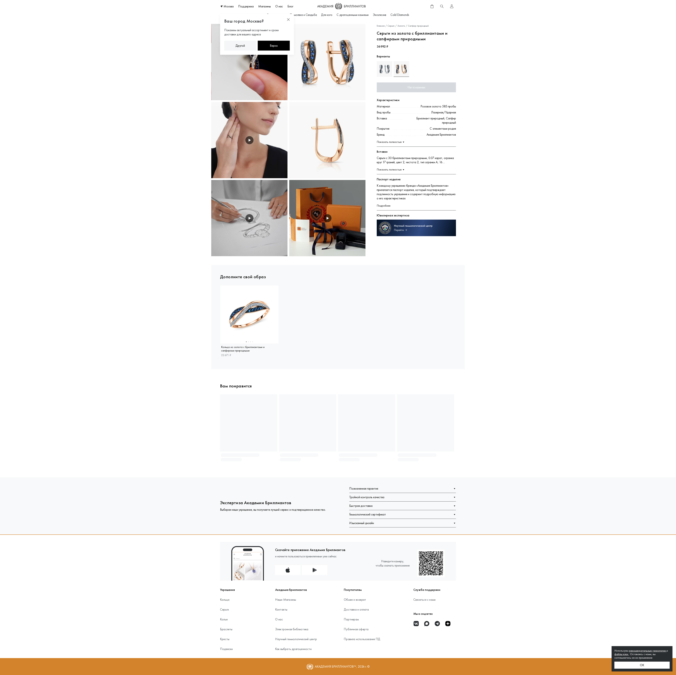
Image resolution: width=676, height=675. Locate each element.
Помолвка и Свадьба (303, 15)
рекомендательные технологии (647, 650)
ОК (642, 665)
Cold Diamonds (399, 15)
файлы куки (621, 654)
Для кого (326, 15)
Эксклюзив (379, 15)
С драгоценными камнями (353, 15)
